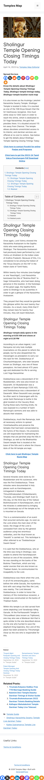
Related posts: (15, 218)
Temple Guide (12, 714)
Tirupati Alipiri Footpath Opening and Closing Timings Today (11, 655)
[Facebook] (6, 78)
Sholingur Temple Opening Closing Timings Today (20, 201)
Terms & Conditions (12, 747)
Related (12, 189)
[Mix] (32, 78)
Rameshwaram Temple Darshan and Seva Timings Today (30, 655)
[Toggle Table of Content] (35, 197)
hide (26, 168)
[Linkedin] (19, 78)
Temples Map (12, 5)
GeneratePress (22, 772)
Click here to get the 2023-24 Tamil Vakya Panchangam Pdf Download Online (22, 158)
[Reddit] (14, 78)
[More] (6, 82)
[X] (10, 78)
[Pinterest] (23, 78)
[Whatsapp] (36, 78)
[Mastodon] (28, 78)
